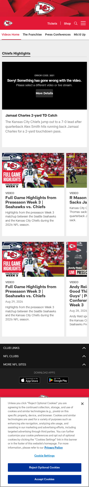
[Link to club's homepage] (8, 21)
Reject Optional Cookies (44, 467)
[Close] (82, 403)
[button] (44, 93)
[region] (44, 442)
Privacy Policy (53, 447)
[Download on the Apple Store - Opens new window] (29, 380)
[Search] (75, 23)
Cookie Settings (44, 455)
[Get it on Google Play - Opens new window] (58, 382)
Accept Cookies (45, 479)
